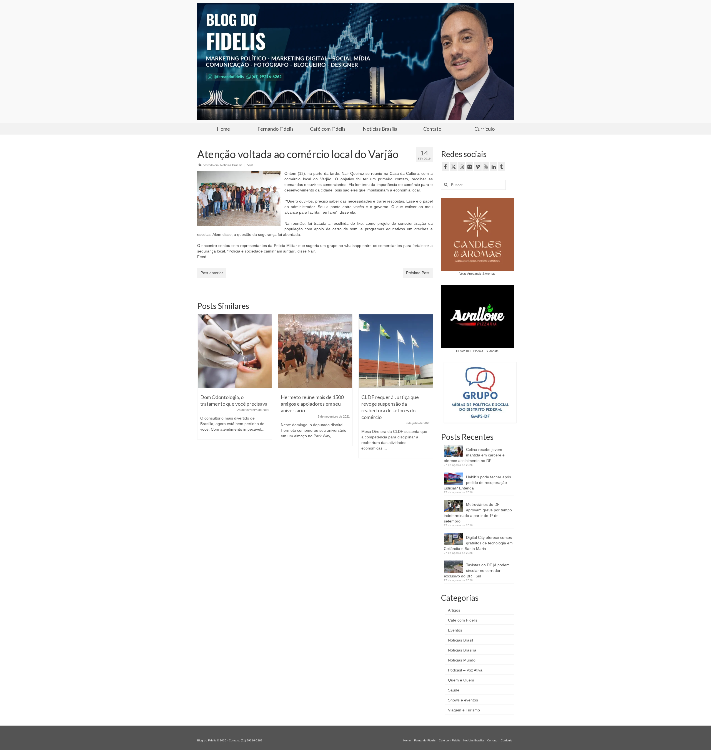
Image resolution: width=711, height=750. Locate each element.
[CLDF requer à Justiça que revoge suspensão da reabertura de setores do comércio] (396, 351)
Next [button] (428, 388)
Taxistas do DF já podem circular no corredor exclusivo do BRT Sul (477, 570)
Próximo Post (417, 273)
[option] (234, 379)
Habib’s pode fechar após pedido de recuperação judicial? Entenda (477, 482)
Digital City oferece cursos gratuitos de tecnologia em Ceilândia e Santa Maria (478, 543)
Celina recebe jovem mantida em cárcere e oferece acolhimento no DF (474, 455)
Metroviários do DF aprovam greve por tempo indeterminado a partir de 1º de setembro (478, 512)
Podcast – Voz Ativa (465, 670)
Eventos (455, 630)
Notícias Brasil (460, 640)
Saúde (453, 690)
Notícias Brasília (231, 165)
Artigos (454, 610)
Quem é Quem (461, 680)
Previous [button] (202, 388)
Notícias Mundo (461, 660)
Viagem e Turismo (464, 710)
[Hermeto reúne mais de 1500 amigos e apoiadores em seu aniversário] (315, 351)
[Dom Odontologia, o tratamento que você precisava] (234, 351)
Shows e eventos (463, 700)
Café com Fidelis (462, 620)
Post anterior (212, 273)
